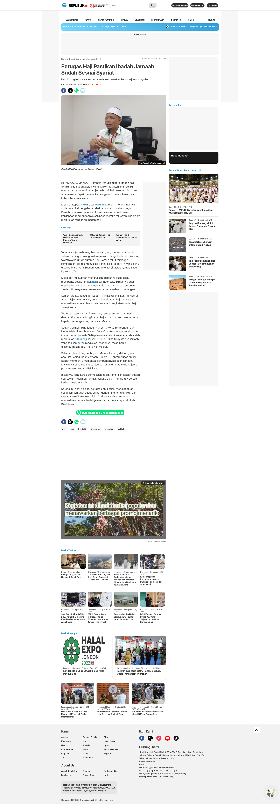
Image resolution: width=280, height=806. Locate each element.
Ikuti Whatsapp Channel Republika (102, 412)
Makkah (99, 204)
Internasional (67, 749)
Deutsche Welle (179, 5)
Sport (106, 745)
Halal (124, 20)
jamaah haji (95, 429)
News (88, 20)
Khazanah (65, 741)
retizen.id (212, 5)
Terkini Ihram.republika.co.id (185, 170)
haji (94, 281)
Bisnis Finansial (111, 749)
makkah (121, 429)
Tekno (85, 749)
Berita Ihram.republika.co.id (88, 59)
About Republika (69, 771)
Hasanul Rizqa (94, 84)
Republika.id (197, 5)
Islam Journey (106, 20)
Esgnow (65, 753)
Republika (68, 26)
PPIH (83, 204)
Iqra (84, 741)
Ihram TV (176, 20)
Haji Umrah (71, 20)
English (107, 753)
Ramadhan (88, 757)
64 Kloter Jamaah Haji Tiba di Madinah (99, 236)
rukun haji (80, 339)
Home (63, 59)
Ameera (65, 737)
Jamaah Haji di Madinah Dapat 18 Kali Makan (126, 237)
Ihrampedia (157, 20)
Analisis (86, 745)
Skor (106, 737)
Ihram (71, 59)
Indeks (211, 20)
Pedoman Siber (111, 771)
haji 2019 (82, 429)
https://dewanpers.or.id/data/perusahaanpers (84, 790)
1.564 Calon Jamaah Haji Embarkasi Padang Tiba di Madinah (73, 239)
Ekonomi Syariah (90, 737)
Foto (191, 20)
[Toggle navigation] (64, 5)
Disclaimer (66, 775)
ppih (64, 429)
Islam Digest (110, 741)
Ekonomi (140, 20)
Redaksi (86, 771)
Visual (85, 753)
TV (62, 757)
